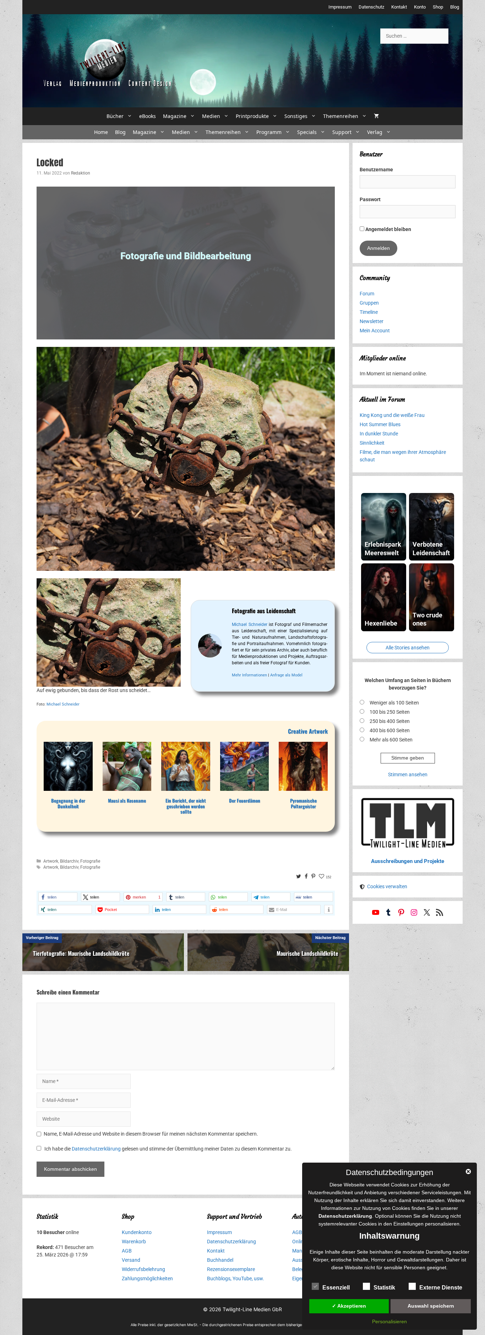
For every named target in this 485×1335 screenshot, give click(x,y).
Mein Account (375, 330)
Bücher (115, 116)
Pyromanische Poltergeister (303, 803)
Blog (454, 7)
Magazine (174, 116)
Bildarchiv (69, 861)
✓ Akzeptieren (349, 1306)
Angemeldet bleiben (387, 229)
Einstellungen (408, 1224)
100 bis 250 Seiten (390, 712)
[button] (57, 896)
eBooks (147, 116)
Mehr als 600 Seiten (391, 739)
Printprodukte (252, 116)
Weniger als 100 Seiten (394, 703)
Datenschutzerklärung (96, 1149)
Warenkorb (134, 1241)
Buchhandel (220, 1260)
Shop (438, 7)
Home (101, 132)
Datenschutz (371, 7)
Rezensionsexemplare (231, 1269)
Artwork (50, 861)
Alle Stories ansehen (408, 647)
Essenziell (336, 1288)
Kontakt (399, 7)
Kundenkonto (137, 1232)
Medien (211, 116)
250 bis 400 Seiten (390, 721)
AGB (127, 1251)
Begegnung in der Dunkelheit (68, 803)
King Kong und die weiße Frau (392, 415)
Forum (367, 293)
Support (342, 132)
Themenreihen (340, 116)
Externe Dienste (440, 1288)
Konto (420, 7)
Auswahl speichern (431, 1306)
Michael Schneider (63, 704)
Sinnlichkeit (372, 443)
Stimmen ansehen (407, 774)
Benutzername (376, 169)
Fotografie (90, 861)
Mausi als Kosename (127, 801)
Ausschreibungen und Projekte (407, 861)
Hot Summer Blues (380, 424)
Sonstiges (295, 116)
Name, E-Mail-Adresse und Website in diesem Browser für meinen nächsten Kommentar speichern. (151, 1134)
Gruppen (369, 303)
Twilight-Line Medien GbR (252, 1309)
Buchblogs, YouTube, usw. (235, 1278)
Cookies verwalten (387, 886)
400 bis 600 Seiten (390, 730)
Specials (307, 132)
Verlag (374, 132)
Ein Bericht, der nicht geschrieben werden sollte (185, 806)
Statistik (384, 1288)
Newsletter (371, 321)
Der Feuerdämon (244, 801)
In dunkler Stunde (379, 433)
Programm (269, 132)
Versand (131, 1260)
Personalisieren (389, 1321)
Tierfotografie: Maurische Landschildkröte (81, 953)
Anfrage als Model (286, 675)
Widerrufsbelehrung (143, 1269)
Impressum (340, 7)
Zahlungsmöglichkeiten (147, 1278)
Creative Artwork (308, 731)
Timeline (369, 312)
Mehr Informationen (249, 675)
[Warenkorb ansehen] (376, 116)
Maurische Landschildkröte (307, 953)
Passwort (370, 199)
